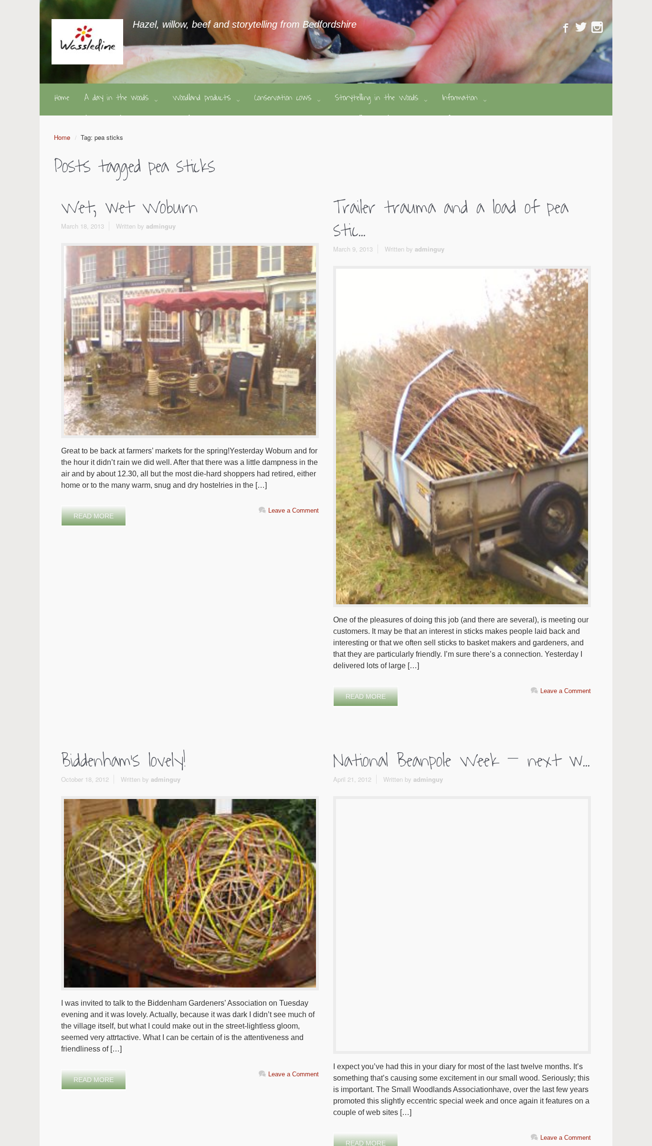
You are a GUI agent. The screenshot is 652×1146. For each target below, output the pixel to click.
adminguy (161, 226)
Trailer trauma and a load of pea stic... (450, 219)
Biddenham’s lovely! (123, 761)
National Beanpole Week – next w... (461, 761)
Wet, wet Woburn (129, 207)
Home (62, 137)
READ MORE (94, 516)
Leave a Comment (293, 510)
